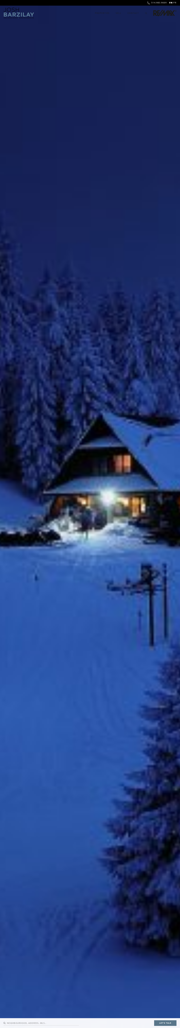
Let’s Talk (165, 1023)
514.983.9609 (159, 2)
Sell (118, 13)
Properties (102, 13)
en (171, 2)
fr (175, 2)
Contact (133, 13)
